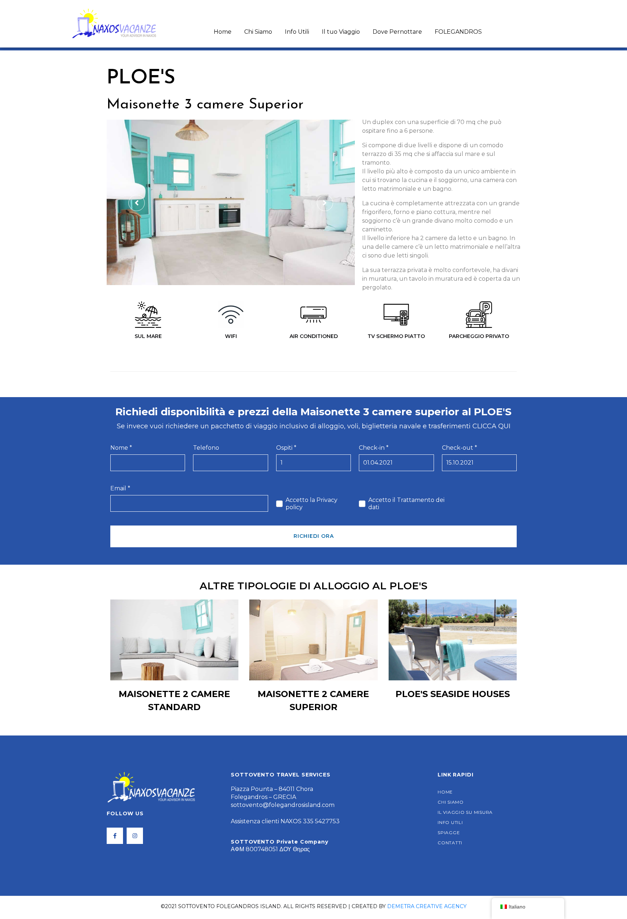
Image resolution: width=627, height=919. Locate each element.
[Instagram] (135, 836)
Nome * (121, 447)
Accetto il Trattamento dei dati (406, 503)
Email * (120, 488)
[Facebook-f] (115, 836)
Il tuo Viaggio (341, 31)
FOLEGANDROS (458, 31)
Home (222, 31)
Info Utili (297, 31)
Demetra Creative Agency (427, 906)
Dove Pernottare (397, 31)
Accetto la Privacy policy (311, 503)
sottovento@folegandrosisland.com (283, 804)
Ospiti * (286, 447)
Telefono (206, 447)
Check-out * (459, 447)
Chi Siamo (258, 31)
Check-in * (374, 447)
